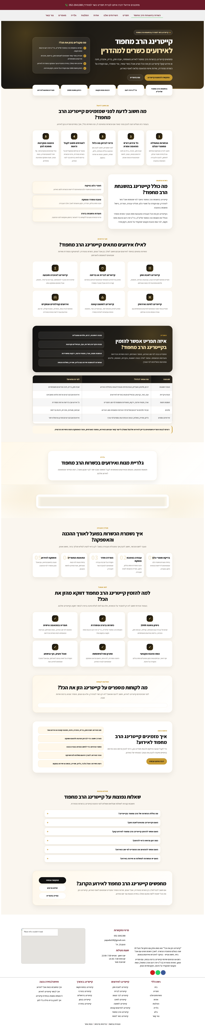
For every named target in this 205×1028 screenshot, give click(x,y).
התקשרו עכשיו (52, 880)
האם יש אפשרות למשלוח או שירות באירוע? (139, 858)
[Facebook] (163, 972)
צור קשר (50, 15)
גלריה (73, 15)
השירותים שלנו (111, 15)
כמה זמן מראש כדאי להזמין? (145, 840)
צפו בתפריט (135, 77)
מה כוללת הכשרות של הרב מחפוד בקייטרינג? (138, 813)
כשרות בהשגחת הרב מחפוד (147, 15)
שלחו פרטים (52, 888)
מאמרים (62, 15)
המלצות (85, 15)
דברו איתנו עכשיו (156, 761)
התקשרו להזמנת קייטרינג (159, 77)
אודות (96, 15)
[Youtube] (152, 972)
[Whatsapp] (158, 972)
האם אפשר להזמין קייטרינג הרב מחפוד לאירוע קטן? (135, 831)
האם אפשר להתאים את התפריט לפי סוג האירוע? (136, 849)
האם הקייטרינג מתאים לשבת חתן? (143, 822)
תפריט (126, 15)
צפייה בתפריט (52, 895)
